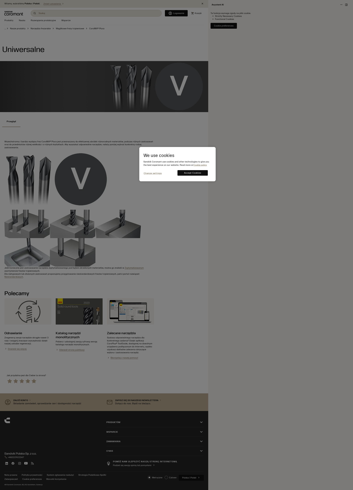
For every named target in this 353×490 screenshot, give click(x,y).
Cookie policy (200, 165)
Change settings (153, 173)
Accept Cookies (192, 173)
